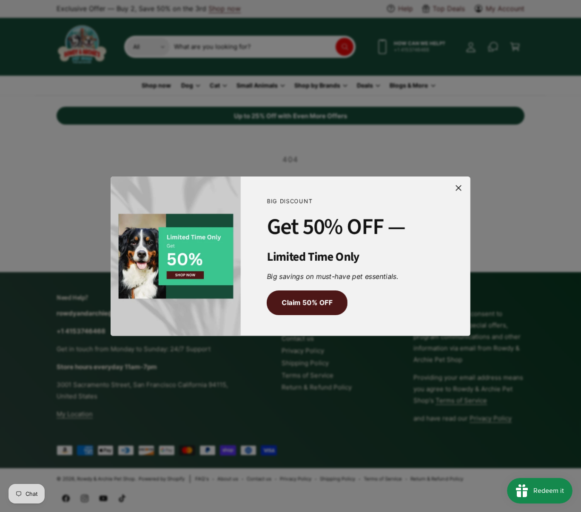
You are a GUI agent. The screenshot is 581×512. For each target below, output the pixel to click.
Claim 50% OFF (307, 302)
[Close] (458, 187)
